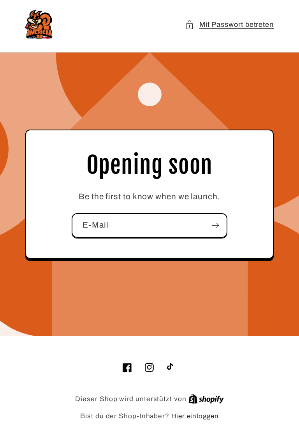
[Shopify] (206, 399)
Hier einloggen (195, 416)
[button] (229, 24)
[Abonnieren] (215, 225)
